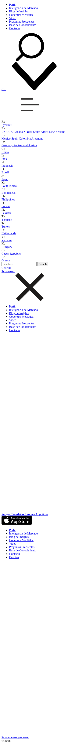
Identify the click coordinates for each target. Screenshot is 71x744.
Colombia (25, 138)
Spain (14, 138)
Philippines (8, 199)
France (6, 206)
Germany (7, 145)
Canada (18, 131)
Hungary (7, 246)
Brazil (5, 172)
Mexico (6, 138)
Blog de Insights (19, 11)
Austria (32, 145)
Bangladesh (9, 192)
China (5, 152)
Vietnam (7, 240)
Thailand (7, 219)
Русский (7, 125)
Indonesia (7, 165)
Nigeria (27, 131)
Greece (6, 260)
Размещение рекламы (15, 737)
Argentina (37, 138)
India (5, 158)
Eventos (14, 557)
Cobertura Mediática (21, 14)
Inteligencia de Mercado (23, 8)
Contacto (14, 28)
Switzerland (20, 145)
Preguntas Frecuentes (21, 21)
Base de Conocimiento (22, 25)
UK (10, 131)
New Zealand (57, 131)
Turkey (6, 226)
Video (12, 18)
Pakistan (7, 213)
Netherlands (9, 233)
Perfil (12, 4)
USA (5, 131)
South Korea (9, 186)
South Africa (40, 131)
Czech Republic (11, 253)
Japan (5, 179)
